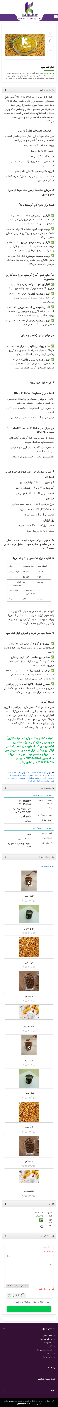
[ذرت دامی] (29, 947)
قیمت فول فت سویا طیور (16, 778)
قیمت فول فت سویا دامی (36, 778)
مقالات (49, 1353)
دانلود (49, 1225)
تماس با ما (47, 1357)
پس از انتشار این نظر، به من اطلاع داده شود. (32, 1302)
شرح (50, 1212)
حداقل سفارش (46, 820)
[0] (23, 900)
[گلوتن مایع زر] (29, 914)
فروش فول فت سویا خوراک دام (40, 772)
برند (50, 807)
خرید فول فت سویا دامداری (38, 775)
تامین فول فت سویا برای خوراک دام (40, 780)
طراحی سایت (36, 1404)
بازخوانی (9, 1294)
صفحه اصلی (47, 1335)
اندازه (50, 1216)
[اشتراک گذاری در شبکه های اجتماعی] (50, 50)
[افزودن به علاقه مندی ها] (50, 34)
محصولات (48, 1342)
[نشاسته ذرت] (29, 1012)
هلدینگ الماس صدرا (44, 1350)
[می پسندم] (50, 41)
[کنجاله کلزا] (29, 981)
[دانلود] (41, 1226)
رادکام (28, 1404)
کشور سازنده (47, 833)
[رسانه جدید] (25, 45)
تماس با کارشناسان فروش (45, 802)
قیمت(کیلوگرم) (46, 838)
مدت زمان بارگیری (45, 815)
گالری (50, 1346)
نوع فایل (50, 1221)
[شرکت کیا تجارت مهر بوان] (29, 10)
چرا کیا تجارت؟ (46, 1339)
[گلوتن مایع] (29, 881)
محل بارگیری (47, 842)
